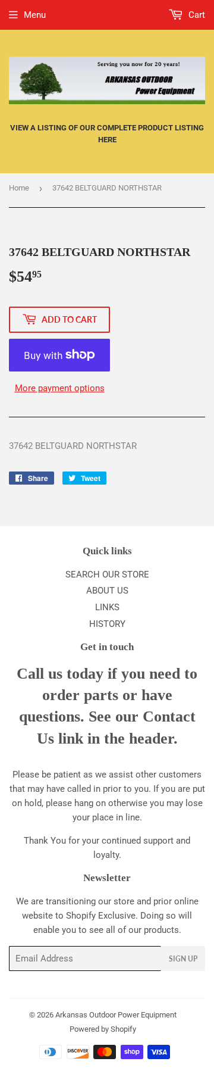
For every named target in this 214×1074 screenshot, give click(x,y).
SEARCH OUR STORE (107, 574)
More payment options (60, 388)
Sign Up (183, 958)
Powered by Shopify (103, 1029)
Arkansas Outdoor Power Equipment (116, 1014)
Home (19, 187)
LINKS (107, 607)
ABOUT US (107, 590)
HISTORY (107, 624)
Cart (195, 15)
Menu (35, 15)
